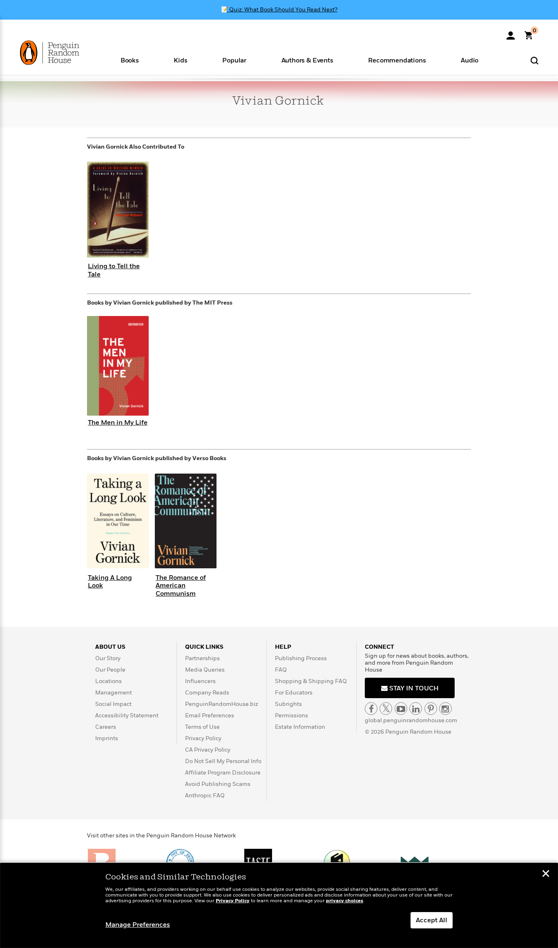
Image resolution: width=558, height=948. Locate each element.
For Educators (293, 693)
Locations (108, 681)
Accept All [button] (431, 920)
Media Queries (205, 670)
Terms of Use (202, 727)
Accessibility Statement (126, 715)
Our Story (108, 658)
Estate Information (300, 727)
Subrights (288, 704)
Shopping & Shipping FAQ (311, 681)
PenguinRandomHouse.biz (221, 704)
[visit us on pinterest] (430, 708)
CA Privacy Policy (207, 750)
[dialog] (279, 905)
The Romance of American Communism (181, 585)
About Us (110, 647)
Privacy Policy (203, 738)
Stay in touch (413, 688)
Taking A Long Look (110, 581)
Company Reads (207, 693)
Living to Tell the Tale (114, 270)
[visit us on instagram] (445, 708)
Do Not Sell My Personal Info (223, 761)
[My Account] (511, 32)
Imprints (106, 738)
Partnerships (202, 658)
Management (113, 693)
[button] (129, 60)
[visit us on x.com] (385, 708)
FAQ (281, 670)
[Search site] (534, 60)
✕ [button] (546, 874)
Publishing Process (301, 658)
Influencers (200, 681)
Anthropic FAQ (205, 795)
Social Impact (113, 704)
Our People (110, 670)
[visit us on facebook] (371, 708)
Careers (105, 727)
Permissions (291, 715)
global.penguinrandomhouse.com (411, 720)
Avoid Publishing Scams (217, 784)
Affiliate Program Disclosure (223, 773)
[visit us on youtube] (401, 708)
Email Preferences (209, 715)
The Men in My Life (117, 422)
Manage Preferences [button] (137, 924)
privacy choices (344, 900)
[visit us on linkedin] (415, 708)
